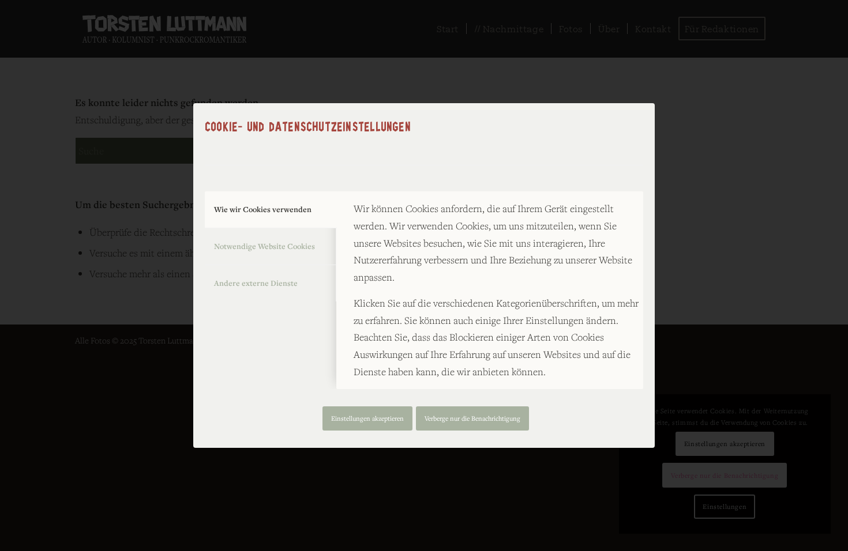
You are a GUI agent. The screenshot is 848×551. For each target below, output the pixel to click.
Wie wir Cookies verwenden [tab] (263, 209)
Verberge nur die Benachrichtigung (472, 418)
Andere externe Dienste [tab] (256, 283)
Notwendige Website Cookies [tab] (264, 246)
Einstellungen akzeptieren (367, 418)
